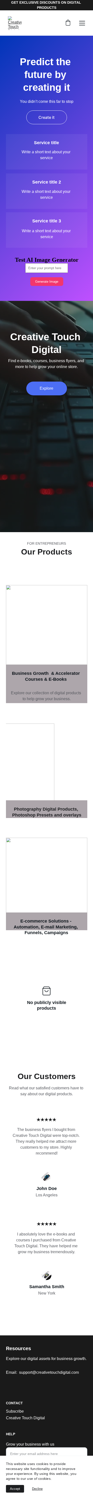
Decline (37, 1489)
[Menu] (82, 23)
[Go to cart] (68, 23)
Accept (15, 1489)
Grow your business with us (30, 1444)
